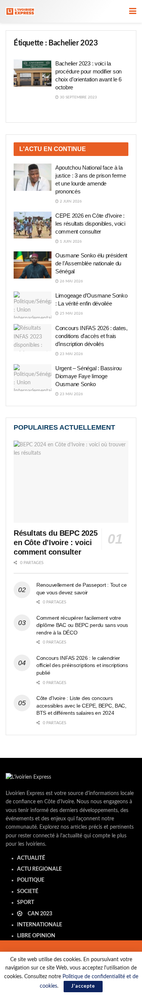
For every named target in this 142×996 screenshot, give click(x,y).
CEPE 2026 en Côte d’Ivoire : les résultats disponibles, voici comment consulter (90, 223)
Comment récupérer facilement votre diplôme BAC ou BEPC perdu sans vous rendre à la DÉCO (82, 625)
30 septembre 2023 (78, 97)
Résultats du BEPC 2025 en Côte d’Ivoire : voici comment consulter (55, 542)
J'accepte (83, 986)
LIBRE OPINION (36, 935)
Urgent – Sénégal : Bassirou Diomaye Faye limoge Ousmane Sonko (88, 376)
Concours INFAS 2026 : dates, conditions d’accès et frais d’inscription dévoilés (91, 336)
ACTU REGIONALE (39, 869)
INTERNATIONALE (39, 924)
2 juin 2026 (70, 201)
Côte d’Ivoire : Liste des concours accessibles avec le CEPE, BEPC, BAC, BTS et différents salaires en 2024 (81, 705)
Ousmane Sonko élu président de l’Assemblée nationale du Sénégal (91, 263)
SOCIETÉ (27, 891)
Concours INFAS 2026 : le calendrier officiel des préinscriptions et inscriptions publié (82, 665)
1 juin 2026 (70, 241)
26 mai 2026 (71, 281)
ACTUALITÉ (31, 858)
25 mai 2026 (71, 313)
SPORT (25, 902)
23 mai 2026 (71, 354)
